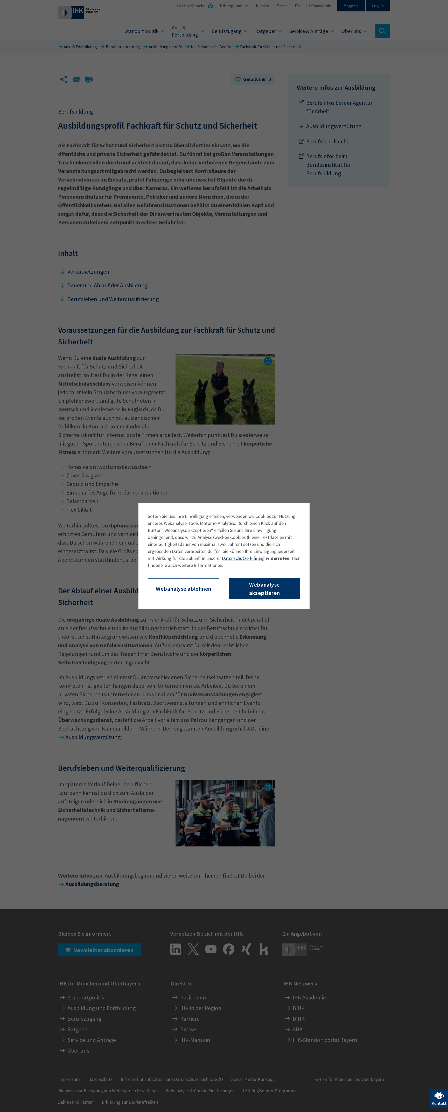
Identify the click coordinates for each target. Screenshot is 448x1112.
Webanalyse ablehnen (183, 588)
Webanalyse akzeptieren (264, 588)
